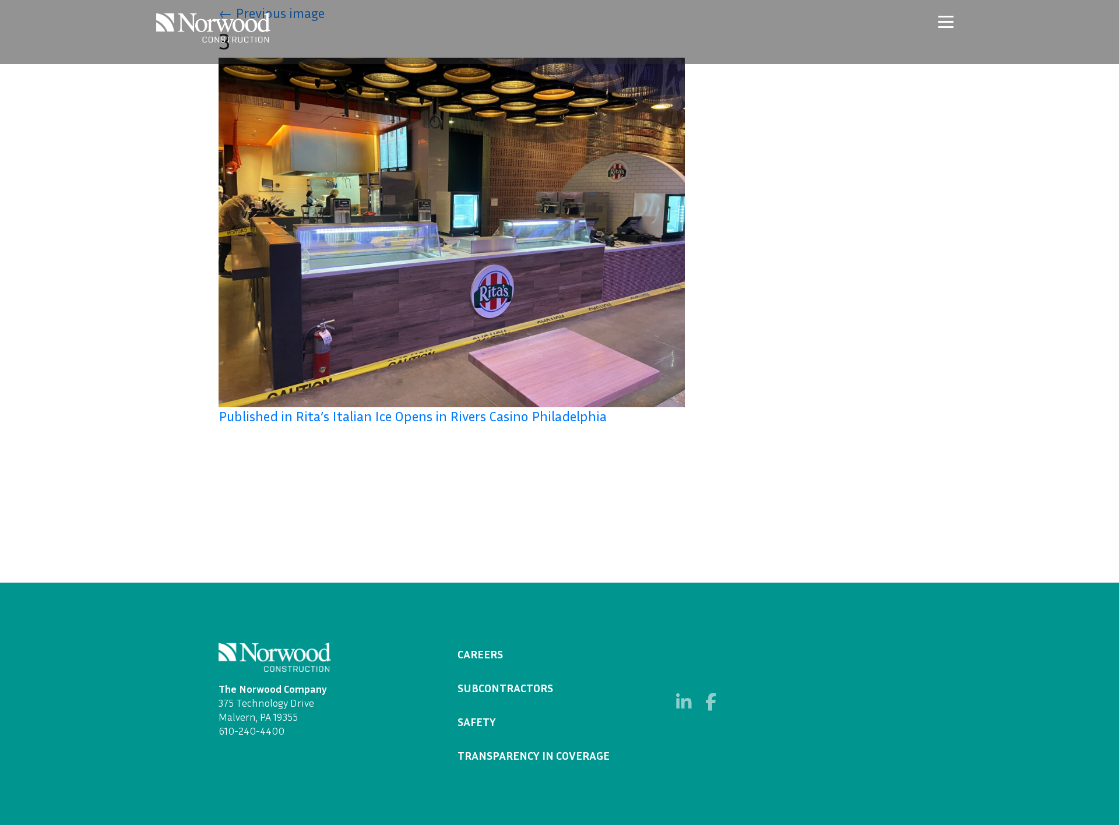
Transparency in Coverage (534, 755)
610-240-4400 (251, 730)
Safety (477, 721)
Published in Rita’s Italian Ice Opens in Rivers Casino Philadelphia (413, 416)
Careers (480, 654)
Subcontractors (505, 687)
